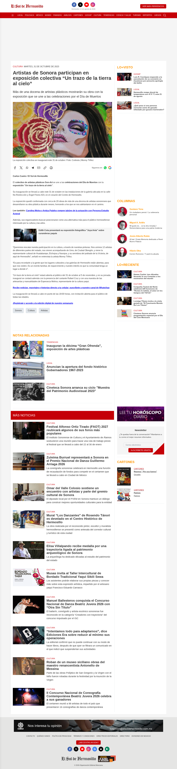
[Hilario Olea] (122, 252)
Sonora (18, 310)
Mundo (48, 15)
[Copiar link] (45, 168)
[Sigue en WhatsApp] (105, 168)
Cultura (97, 15)
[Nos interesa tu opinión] (88, 726)
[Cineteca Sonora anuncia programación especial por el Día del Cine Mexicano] (124, 313)
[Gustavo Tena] (122, 212)
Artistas (44, 310)
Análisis (68, 15)
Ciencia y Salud (123, 15)
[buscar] (164, 15)
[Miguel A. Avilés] (122, 225)
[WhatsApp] (27, 168)
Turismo (137, 15)
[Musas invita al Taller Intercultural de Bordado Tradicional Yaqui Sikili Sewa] (28, 580)
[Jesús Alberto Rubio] (122, 238)
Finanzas (57, 15)
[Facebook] (74, 4)
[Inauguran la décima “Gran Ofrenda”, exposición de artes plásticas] (28, 350)
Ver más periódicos (153, 6)
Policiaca (29, 15)
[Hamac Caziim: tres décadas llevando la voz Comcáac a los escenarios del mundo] (124, 274)
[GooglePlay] (107, 749)
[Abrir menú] (12, 15)
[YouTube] (86, 4)
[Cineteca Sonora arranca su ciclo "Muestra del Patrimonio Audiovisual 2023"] (28, 391)
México (39, 15)
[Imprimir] (51, 168)
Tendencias (108, 15)
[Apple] (101, 749)
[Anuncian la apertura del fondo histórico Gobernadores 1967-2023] (28, 371)
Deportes (147, 15)
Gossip (88, 15)
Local (20, 15)
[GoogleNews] (94, 749)
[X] (80, 4)
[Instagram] (92, 4)
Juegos (157, 15)
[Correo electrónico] (39, 168)
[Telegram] (33, 168)
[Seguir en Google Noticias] (110, 168)
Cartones (78, 15)
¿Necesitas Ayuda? (88, 742)
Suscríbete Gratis (141, 450)
